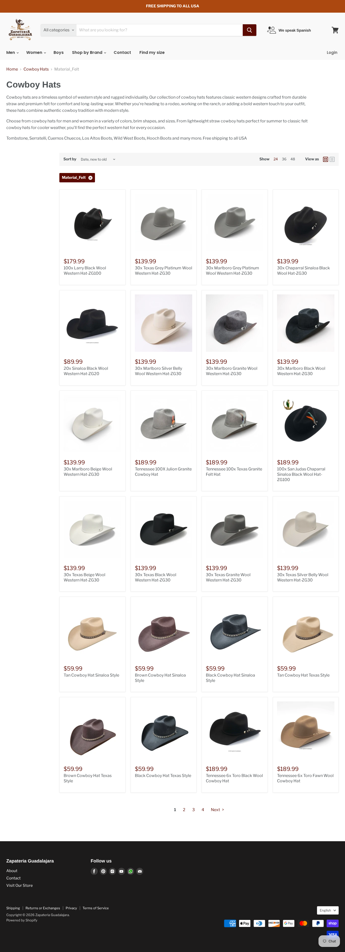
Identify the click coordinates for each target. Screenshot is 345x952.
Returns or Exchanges (43, 908)
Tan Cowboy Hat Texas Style (303, 675)
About (11, 871)
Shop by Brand (87, 52)
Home (12, 69)
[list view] (332, 159)
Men (11, 52)
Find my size (152, 52)
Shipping (13, 908)
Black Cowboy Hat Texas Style (163, 775)
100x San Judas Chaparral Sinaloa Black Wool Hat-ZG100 (301, 474)
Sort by (69, 159)
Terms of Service (96, 908)
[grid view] (325, 159)
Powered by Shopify (21, 920)
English (325, 910)
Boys (59, 52)
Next (216, 809)
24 (276, 159)
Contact (122, 52)
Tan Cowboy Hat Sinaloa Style (91, 675)
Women (34, 52)
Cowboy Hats (36, 69)
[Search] (249, 30)
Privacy (71, 908)
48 (292, 159)
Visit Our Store (19, 885)
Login (332, 52)
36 (284, 159)
